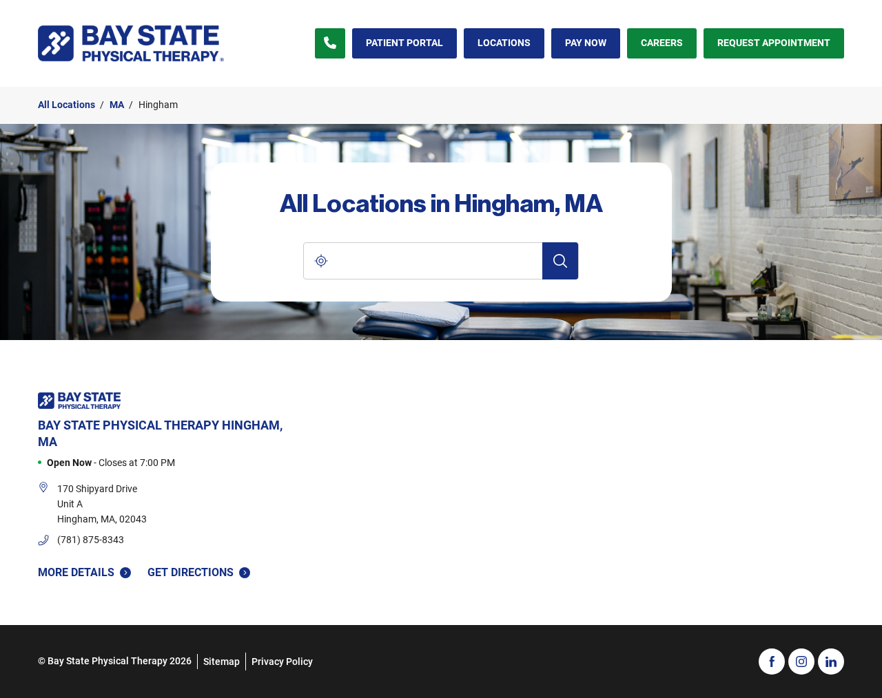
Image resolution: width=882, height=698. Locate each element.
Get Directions (190, 571)
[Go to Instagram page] (801, 661)
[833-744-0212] (330, 43)
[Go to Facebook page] (772, 661)
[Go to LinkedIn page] (831, 661)
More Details (76, 572)
